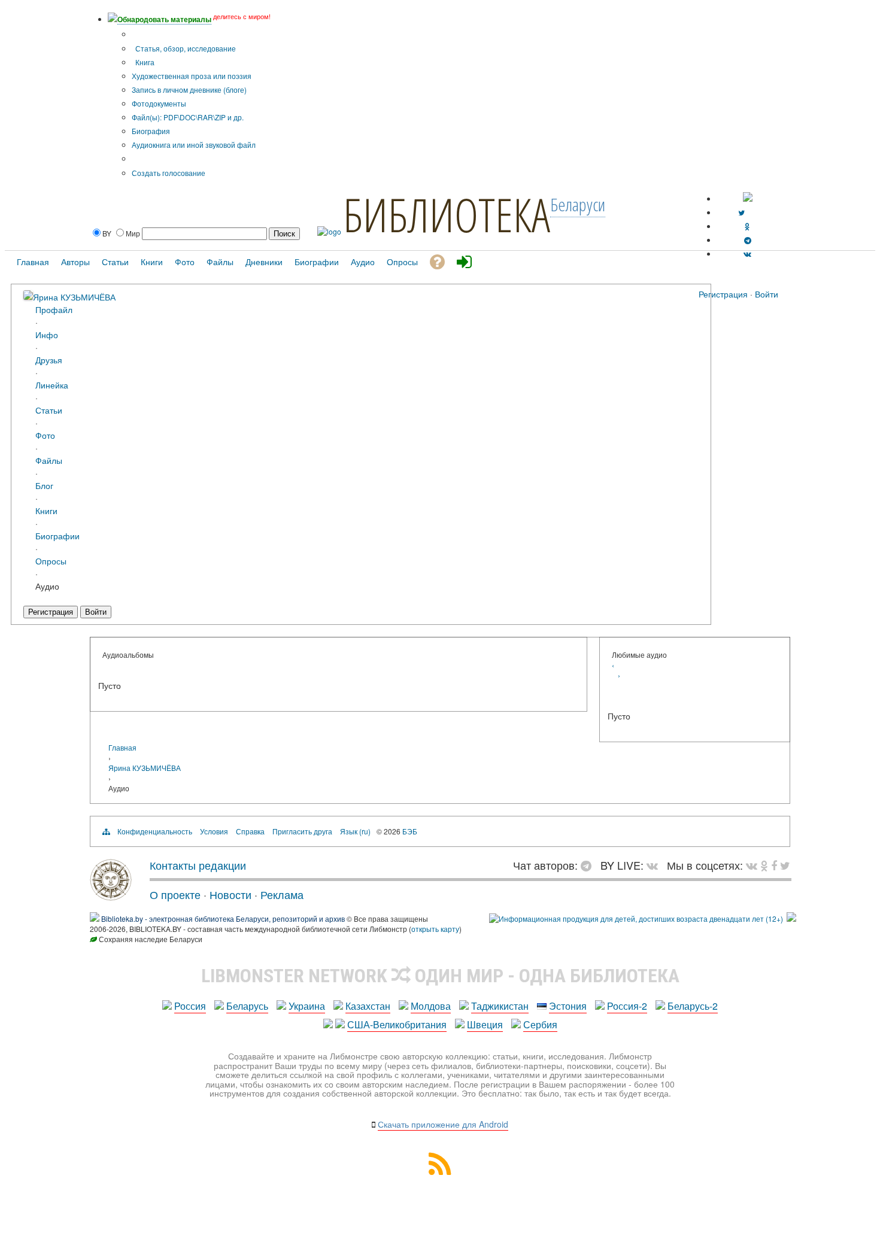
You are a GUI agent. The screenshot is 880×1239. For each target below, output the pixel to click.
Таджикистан (500, 1006)
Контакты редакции (198, 865)
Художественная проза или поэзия (191, 76)
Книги (46, 510)
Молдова (431, 1006)
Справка (250, 831)
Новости (230, 894)
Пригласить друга (302, 831)
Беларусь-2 (692, 1006)
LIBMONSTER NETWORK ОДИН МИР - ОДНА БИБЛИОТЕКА (440, 975)
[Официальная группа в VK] (747, 253)
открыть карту (435, 929)
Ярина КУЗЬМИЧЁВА (74, 296)
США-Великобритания (397, 1024)
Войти (766, 294)
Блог (44, 485)
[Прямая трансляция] (655, 865)
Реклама (282, 894)
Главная (122, 747)
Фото (45, 435)
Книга (143, 62)
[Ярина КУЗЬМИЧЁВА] (28, 296)
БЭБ (409, 831)
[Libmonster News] (785, 865)
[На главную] (111, 896)
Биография (151, 131)
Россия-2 (627, 1006)
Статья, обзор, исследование (184, 48)
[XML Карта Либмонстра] (440, 1171)
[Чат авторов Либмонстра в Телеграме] (747, 240)
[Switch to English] (747, 198)
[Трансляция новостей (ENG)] (741, 212)
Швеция (485, 1024)
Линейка (51, 384)
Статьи (48, 409)
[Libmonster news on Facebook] (774, 865)
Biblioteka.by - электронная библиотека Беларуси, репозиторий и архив (223, 918)
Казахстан (367, 1006)
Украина (307, 1006)
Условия (214, 831)
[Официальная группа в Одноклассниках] (747, 226)
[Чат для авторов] (589, 865)
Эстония (568, 1006)
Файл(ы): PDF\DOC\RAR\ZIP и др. (188, 117)
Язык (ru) (355, 831)
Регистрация (723, 294)
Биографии (57, 535)
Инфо (46, 334)
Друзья (48, 359)
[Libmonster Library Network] (791, 918)
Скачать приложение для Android (443, 1124)
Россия (190, 1006)
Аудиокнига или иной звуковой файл (194, 144)
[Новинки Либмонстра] (764, 865)
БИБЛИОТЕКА (446, 214)
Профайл (53, 309)
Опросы (50, 560)
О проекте (175, 894)
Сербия (540, 1024)
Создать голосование (168, 173)
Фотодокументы (159, 103)
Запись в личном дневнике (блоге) (189, 89)
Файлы (48, 460)
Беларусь (247, 1006)
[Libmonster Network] (636, 918)
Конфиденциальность (154, 831)
